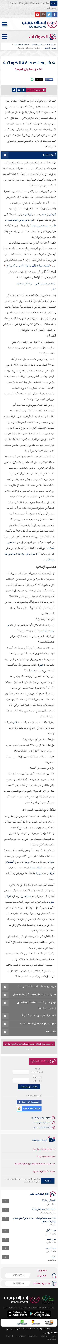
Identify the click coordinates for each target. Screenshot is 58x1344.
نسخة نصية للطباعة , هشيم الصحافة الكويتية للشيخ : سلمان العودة (27, 1044)
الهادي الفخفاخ (51, 1234)
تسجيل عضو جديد (42, 1122)
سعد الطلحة (52, 1260)
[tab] (29, 155)
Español (45, 3)
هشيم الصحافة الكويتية (29, 63)
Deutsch (34, 3)
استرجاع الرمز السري (41, 1117)
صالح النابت (51, 1225)
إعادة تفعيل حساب (42, 1127)
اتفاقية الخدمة (29, 1329)
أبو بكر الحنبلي (51, 1204)
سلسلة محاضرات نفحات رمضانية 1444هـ (34, 1158)
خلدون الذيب (51, 1242)
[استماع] (23, 90)
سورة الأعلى (51, 1230)
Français (23, 3)
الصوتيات (39, 36)
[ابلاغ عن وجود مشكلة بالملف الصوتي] (14, 90)
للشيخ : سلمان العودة (29, 69)
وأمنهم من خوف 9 (45, 1150)
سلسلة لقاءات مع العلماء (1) (44, 1209)
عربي (53, 3)
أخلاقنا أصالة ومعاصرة (43, 1166)
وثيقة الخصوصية (44, 1329)
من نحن (9, 1329)
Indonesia (51, 8)
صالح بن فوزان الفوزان (48, 1213)
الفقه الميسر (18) (49, 1200)
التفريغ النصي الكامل (35, 90)
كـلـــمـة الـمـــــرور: (37, 1079)
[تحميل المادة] (19, 90)
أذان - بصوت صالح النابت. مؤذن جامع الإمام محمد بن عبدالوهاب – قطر (34, 1220)
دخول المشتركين (29, 1087)
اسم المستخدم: (37, 1070)
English (13, 3)
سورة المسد (51, 1239)
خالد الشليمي (51, 1251)
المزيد (48, 1180)
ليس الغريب (51, 1248)
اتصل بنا (18, 1329)
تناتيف (53, 1256)
